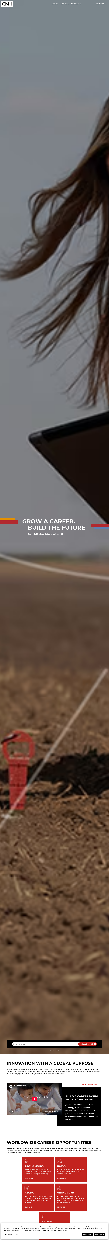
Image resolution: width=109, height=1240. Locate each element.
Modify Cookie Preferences (11, 1234)
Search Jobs (87, 1044)
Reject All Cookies (87, 1234)
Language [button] (55, 4)
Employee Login (76, 4)
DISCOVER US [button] (100, 4)
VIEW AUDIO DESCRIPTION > (89, 1084)
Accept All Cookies (99, 1234)
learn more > (29, 1178)
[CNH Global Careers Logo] (7, 4)
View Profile (65, 4)
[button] (48, 1051)
